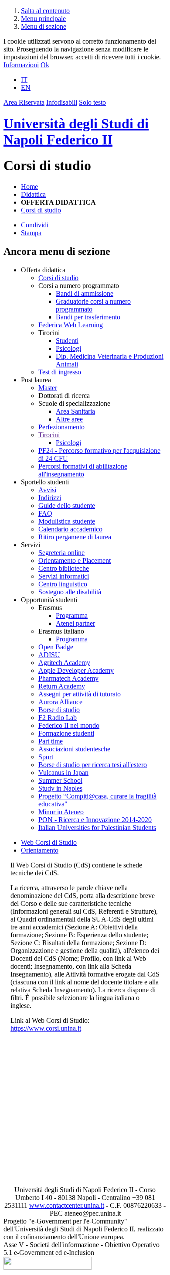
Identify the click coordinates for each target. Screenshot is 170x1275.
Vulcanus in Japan (63, 772)
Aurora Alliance (60, 702)
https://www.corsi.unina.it (45, 1028)
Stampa (31, 232)
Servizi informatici (63, 576)
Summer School (60, 780)
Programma (72, 615)
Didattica (33, 194)
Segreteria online (61, 552)
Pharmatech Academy (68, 678)
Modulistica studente (66, 521)
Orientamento (39, 850)
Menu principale (43, 18)
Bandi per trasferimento (88, 317)
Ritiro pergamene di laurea (74, 537)
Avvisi (47, 490)
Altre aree (69, 419)
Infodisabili (61, 102)
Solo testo (92, 102)
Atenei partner (75, 623)
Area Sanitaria (75, 411)
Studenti (67, 340)
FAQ (45, 513)
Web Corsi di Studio (49, 842)
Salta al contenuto (45, 10)
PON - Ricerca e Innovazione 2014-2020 (95, 819)
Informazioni (21, 65)
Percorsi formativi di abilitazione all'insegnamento (82, 470)
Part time (50, 741)
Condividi (34, 225)
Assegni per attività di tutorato (79, 694)
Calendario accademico (70, 529)
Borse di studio (59, 709)
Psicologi (68, 348)
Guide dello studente (66, 505)
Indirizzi (49, 497)
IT (24, 79)
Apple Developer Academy (76, 670)
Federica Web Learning (70, 325)
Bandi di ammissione (84, 293)
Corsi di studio (41, 210)
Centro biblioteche (63, 568)
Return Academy (61, 686)
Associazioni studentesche (74, 749)
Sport (45, 757)
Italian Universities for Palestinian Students (97, 827)
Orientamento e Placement (74, 560)
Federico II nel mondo (68, 725)
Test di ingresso (59, 372)
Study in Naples (60, 788)
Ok (45, 65)
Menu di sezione (43, 26)
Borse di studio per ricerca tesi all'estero (92, 764)
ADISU (49, 654)
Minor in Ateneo (61, 812)
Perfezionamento (61, 427)
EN (26, 87)
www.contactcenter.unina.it (66, 1205)
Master (47, 387)
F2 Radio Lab (57, 717)
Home (29, 186)
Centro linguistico (62, 584)
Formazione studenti (66, 733)
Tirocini (49, 435)
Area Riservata (23, 102)
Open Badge (55, 647)
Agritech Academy (64, 662)
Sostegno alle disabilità (69, 592)
